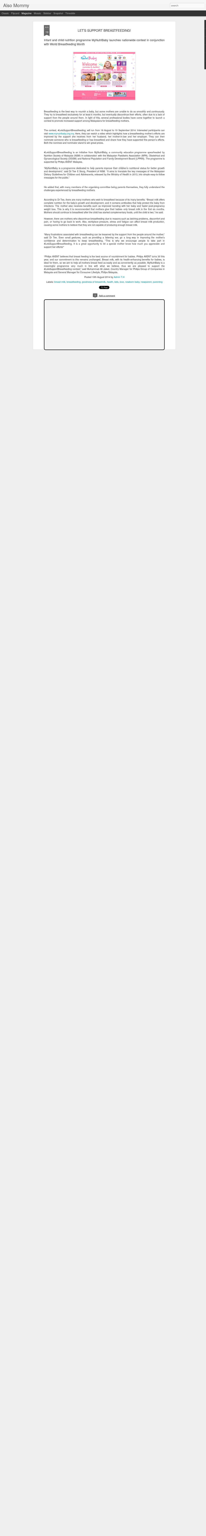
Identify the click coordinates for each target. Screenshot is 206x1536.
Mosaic (37, 13)
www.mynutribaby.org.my (61, 133)
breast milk (59, 281)
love (122, 281)
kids (116, 281)
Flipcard (15, 13)
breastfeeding (74, 281)
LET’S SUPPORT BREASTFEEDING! (104, 30)
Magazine (27, 13)
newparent (146, 281)
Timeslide (70, 13)
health (110, 281)
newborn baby (132, 281)
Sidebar (47, 13)
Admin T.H (119, 277)
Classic (5, 13)
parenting (158, 281)
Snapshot (58, 13)
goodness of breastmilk (94, 281)
